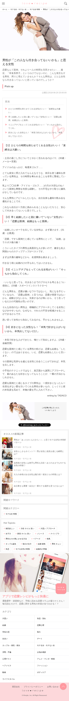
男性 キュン (56, 544)
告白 (39, 632)
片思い (5, 618)
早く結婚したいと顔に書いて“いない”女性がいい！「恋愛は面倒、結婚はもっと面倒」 (35, 119)
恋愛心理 (40, 625)
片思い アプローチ (48, 528)
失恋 (7, 549)
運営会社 (16, 687)
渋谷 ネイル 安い (27, 528)
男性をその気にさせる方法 (16, 539)
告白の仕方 (27, 544)
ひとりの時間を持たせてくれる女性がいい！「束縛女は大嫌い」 (34, 111)
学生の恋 (5, 632)
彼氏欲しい (10, 528)
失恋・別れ (41, 618)
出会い (5, 639)
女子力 (8, 534)
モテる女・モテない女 (46, 645)
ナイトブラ (55, 534)
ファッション (42, 666)
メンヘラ (40, 534)
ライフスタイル (8, 679)
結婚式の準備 (41, 549)
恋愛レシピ (34, 3)
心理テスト (6, 659)
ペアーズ (36, 539)
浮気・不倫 (6, 652)
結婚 (4, 625)
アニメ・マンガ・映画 (46, 659)
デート (39, 639)
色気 (48, 539)
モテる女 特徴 (11, 514)
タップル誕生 (11, 544)
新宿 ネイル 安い (24, 534)
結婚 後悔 (41, 544)
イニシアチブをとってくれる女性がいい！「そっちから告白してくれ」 (35, 126)
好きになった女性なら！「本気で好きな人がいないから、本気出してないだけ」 (35, 134)
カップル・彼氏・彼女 (11, 645)
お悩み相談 (41, 652)
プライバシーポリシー (33, 687)
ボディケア (41, 672)
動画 (4, 672)
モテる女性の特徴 (23, 549)
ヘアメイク (6, 666)
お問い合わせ (53, 687)
